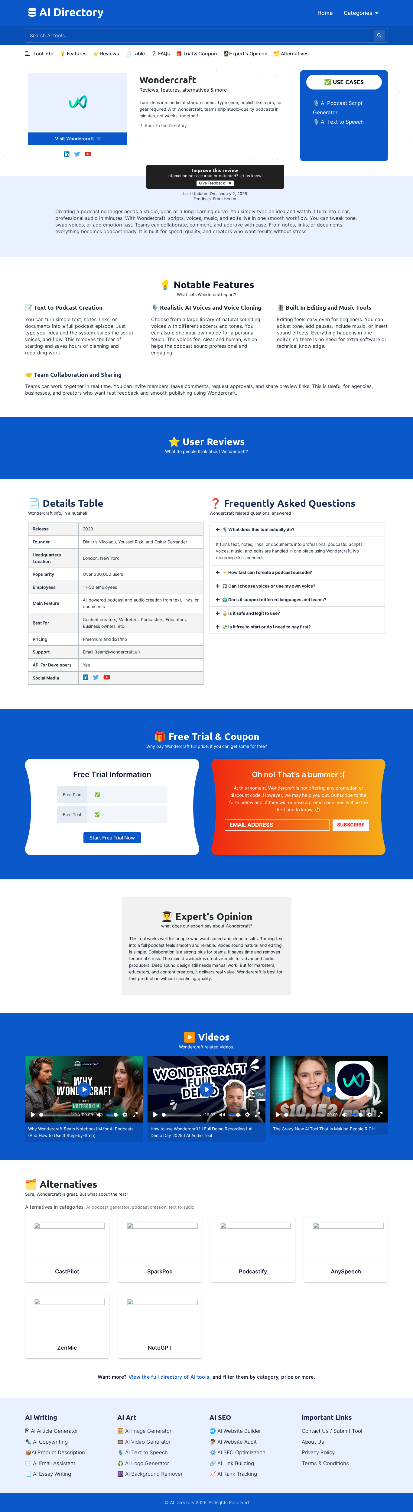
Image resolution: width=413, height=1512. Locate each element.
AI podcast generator (107, 1207)
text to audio (181, 1207)
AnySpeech (346, 1271)
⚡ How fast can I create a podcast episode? (267, 572)
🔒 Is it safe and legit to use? (251, 613)
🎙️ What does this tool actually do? (258, 529)
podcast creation (149, 1207)
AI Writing (41, 1417)
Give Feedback (212, 183)
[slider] (59, 1115)
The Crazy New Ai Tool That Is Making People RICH (324, 1128)
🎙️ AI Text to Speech (338, 122)
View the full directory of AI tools (169, 1377)
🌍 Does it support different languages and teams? (274, 599)
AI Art (126, 1417)
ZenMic (67, 1347)
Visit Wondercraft (74, 139)
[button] (297, 529)
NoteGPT (160, 1347)
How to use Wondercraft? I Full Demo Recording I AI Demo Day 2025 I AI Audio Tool (201, 1132)
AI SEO (220, 1417)
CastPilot (67, 1271)
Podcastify (253, 1271)
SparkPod (160, 1271)
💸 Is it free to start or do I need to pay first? (266, 626)
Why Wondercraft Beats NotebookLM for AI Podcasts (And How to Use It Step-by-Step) (80, 1132)
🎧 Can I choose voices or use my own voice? (268, 585)
